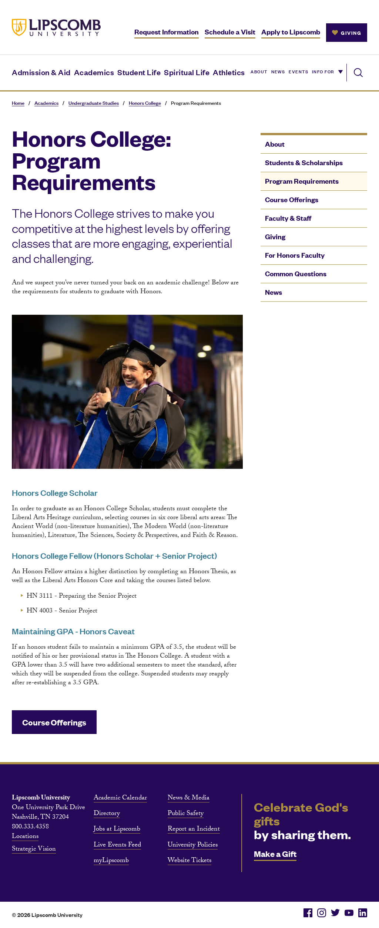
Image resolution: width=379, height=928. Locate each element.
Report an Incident (194, 830)
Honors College (145, 102)
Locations (25, 837)
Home (18, 102)
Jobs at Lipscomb (117, 830)
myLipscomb (111, 861)
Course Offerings (291, 199)
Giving (275, 236)
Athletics (229, 72)
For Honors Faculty (295, 255)
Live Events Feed (117, 846)
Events (298, 71)
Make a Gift (275, 853)
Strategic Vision (34, 850)
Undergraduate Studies (93, 102)
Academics (94, 72)
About (259, 71)
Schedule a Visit (230, 31)
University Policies (193, 846)
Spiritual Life (186, 72)
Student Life (139, 72)
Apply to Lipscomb (290, 31)
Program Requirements (302, 181)
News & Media (188, 799)
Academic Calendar (120, 799)
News (278, 71)
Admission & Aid (41, 72)
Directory (107, 814)
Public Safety (186, 814)
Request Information (166, 31)
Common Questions (295, 273)
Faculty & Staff (288, 218)
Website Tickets (189, 861)
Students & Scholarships (304, 162)
